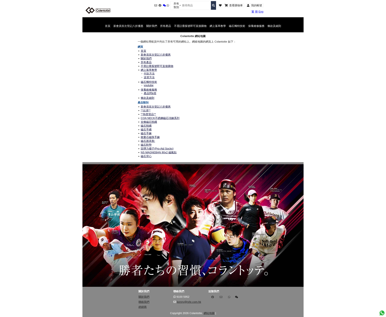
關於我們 (144, 296)
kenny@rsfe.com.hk (189, 301)
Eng (261, 11)
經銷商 (143, 306)
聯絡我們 (144, 301)
